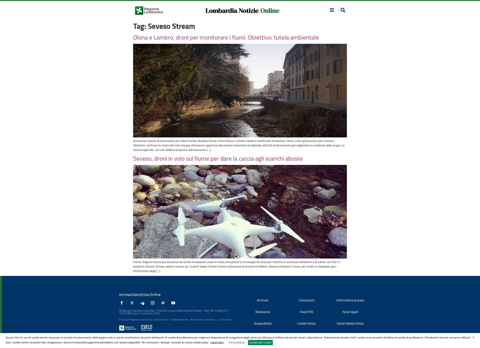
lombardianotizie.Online (140, 294)
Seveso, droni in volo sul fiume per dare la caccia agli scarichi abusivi (218, 158)
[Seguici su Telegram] (143, 303)
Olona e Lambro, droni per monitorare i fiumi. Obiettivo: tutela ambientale (226, 37)
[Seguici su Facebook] (122, 303)
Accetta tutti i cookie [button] (260, 342)
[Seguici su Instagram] (153, 303)
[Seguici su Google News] (164, 303)
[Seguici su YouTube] (174, 303)
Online (269, 10)
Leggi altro (217, 342)
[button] (332, 10)
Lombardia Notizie (232, 10)
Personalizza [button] (236, 342)
